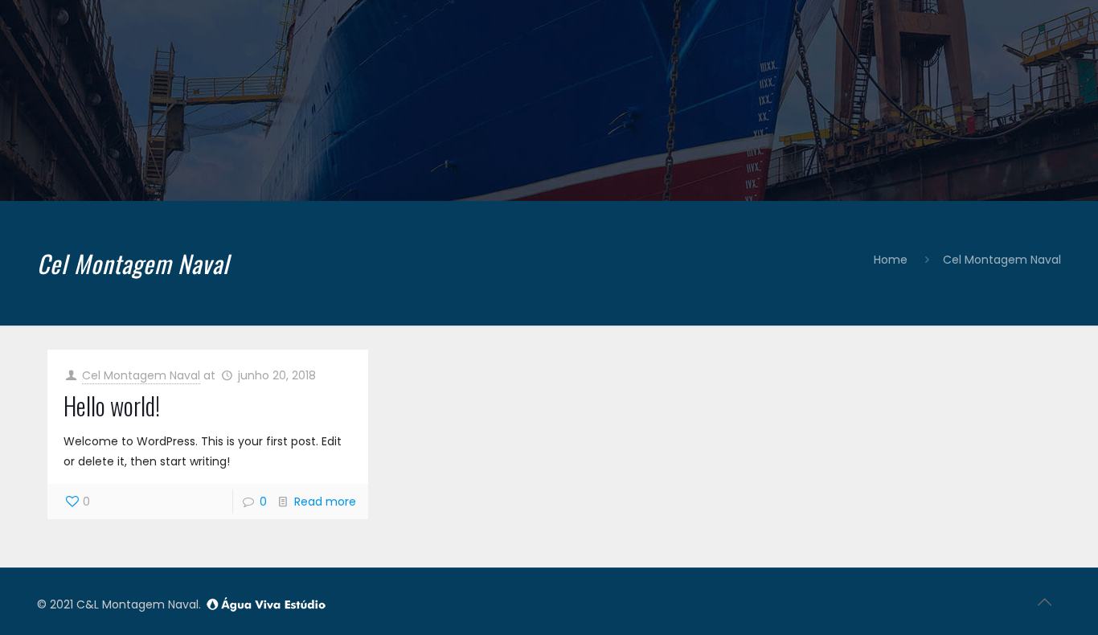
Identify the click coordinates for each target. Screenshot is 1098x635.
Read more (325, 502)
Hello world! (112, 405)
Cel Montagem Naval (1002, 260)
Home (890, 260)
